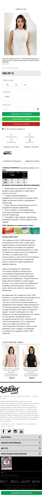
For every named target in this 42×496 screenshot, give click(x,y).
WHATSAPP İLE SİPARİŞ (21, 119)
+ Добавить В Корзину (21, 114)
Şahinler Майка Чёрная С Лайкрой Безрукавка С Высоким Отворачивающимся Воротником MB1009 (31, 372)
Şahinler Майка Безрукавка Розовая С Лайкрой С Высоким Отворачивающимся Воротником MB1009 (11, 372)
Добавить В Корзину (21, 493)
